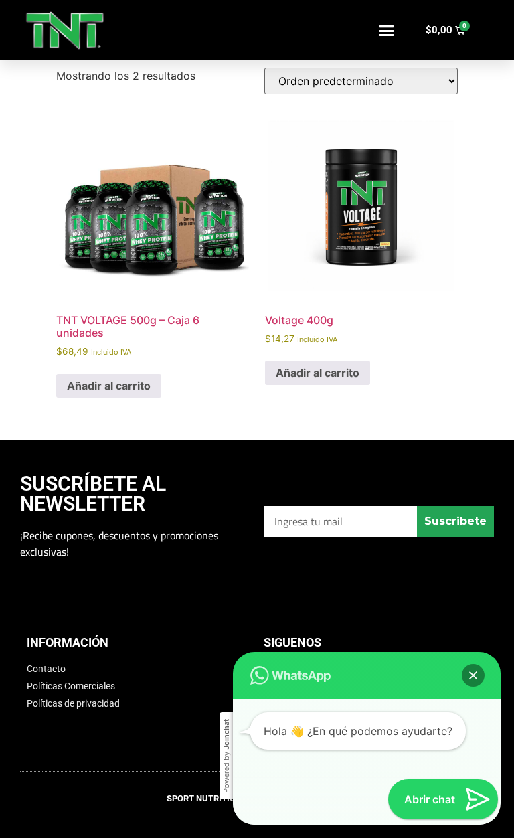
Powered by (226, 756)
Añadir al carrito (109, 385)
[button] (387, 30)
